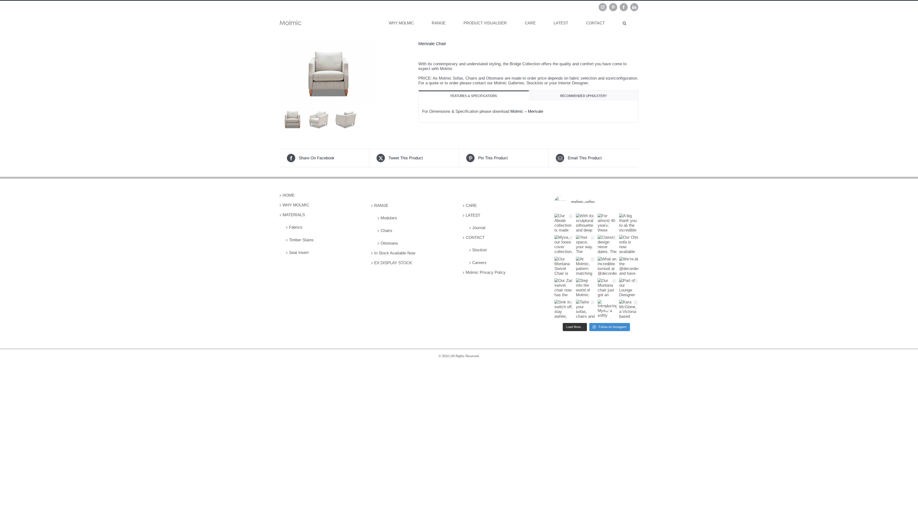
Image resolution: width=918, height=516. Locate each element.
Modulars (389, 218)
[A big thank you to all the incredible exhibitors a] (628, 223)
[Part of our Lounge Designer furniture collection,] (628, 287)
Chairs (386, 230)
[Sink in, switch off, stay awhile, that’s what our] (564, 309)
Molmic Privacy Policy (486, 272)
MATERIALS (294, 215)
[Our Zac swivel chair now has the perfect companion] (564, 287)
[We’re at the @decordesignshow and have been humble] (628, 266)
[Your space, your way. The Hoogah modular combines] (585, 244)
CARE (471, 205)
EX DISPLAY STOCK (393, 263)
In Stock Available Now (394, 253)
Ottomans (389, 243)
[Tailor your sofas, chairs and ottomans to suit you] (585, 309)
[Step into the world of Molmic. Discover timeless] (585, 287)
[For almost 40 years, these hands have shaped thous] (607, 223)
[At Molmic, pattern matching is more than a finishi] (585, 266)
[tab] (474, 96)
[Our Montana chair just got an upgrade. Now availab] (607, 287)
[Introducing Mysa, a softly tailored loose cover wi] (607, 309)
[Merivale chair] (345, 73)
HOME (289, 195)
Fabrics (295, 227)
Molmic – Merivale (526, 111)
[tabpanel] (528, 112)
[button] (624, 23)
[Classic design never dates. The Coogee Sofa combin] (607, 244)
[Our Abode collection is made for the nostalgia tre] (564, 223)
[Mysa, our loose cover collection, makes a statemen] (564, 244)
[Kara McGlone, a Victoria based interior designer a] (628, 309)
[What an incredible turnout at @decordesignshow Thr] (607, 266)
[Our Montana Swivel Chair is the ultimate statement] (564, 266)
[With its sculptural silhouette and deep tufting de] (585, 223)
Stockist (479, 250)
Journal (478, 228)
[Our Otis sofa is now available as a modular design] (628, 244)
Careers (479, 262)
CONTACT (475, 237)
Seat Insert (299, 252)
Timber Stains (301, 240)
